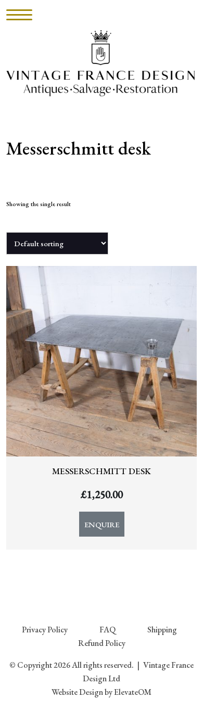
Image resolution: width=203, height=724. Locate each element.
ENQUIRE (101, 524)
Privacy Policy (45, 629)
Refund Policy (101, 643)
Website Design (77, 692)
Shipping (162, 629)
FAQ (107, 629)
